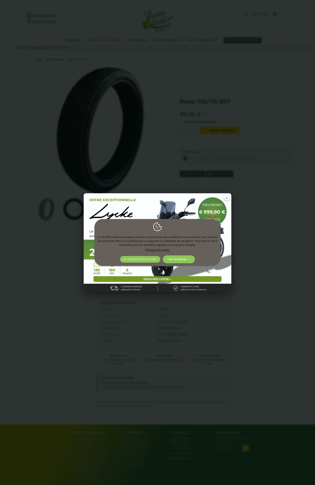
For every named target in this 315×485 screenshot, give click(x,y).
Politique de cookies (157, 249)
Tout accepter (177, 259)
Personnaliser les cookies (142, 259)
